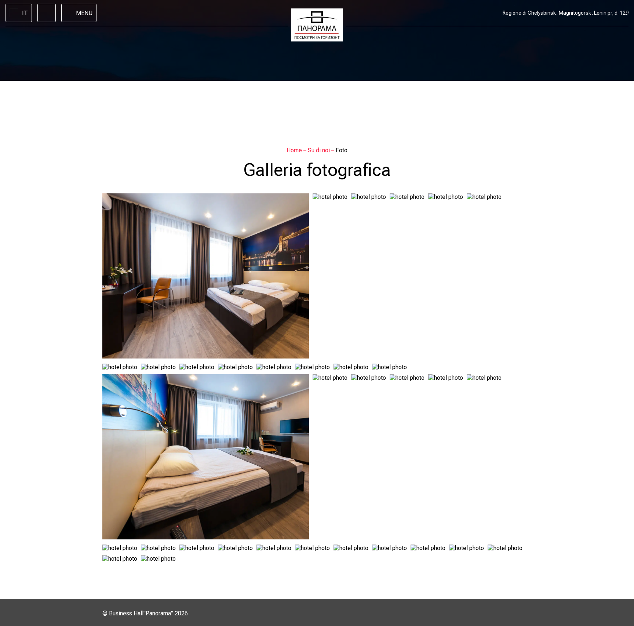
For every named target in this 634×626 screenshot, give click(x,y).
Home (295, 150)
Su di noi (319, 150)
